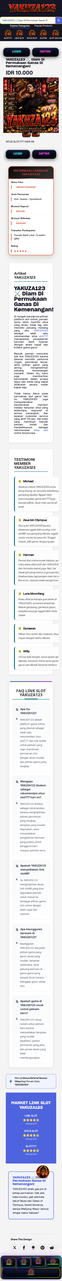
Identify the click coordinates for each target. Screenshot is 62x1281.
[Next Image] (56, 105)
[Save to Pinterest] (42, 1247)
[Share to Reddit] (52, 1247)
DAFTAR (45, 51)
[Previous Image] (6, 105)
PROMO (9, 1264)
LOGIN (16, 51)
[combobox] (28, 20)
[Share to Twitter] (15, 1247)
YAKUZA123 (41, 330)
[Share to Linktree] (33, 1247)
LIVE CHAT (31, 1274)
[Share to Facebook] (24, 1247)
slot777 (43, 336)
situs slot (41, 430)
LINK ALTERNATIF (53, 1264)
